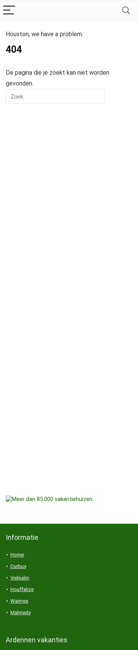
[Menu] (9, 10)
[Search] (126, 10)
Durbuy (18, 566)
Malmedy (20, 612)
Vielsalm (19, 578)
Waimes (19, 601)
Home (17, 555)
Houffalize (22, 589)
